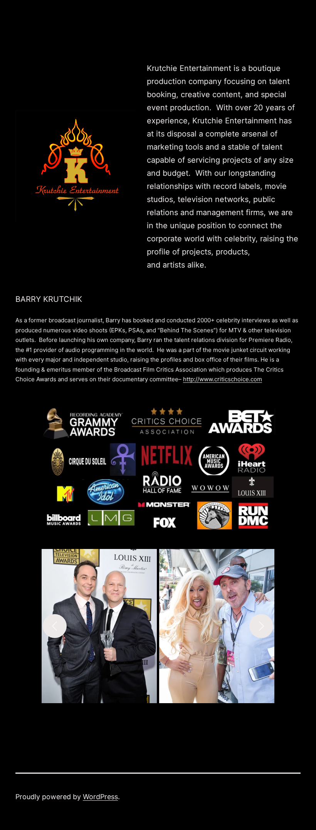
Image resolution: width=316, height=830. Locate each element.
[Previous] (55, 626)
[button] (99, 626)
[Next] (261, 626)
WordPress (100, 797)
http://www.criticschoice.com (222, 379)
